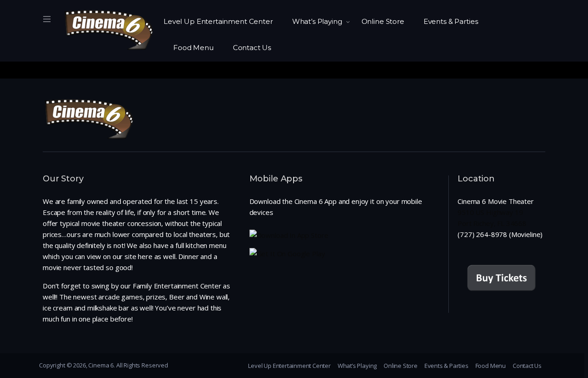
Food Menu (193, 47)
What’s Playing (317, 21)
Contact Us (252, 47)
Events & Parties (451, 21)
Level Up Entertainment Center (218, 21)
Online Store (383, 21)
